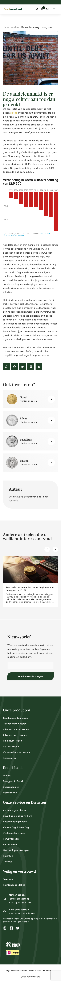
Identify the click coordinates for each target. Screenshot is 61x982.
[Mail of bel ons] (4, 898)
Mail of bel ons (17, 894)
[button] (6, 366)
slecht (13, 112)
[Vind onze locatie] (4, 911)
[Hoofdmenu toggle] (54, 9)
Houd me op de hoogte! (30, 676)
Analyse (15, 27)
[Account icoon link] (37, 9)
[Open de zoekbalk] (47, 9)
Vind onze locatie (19, 909)
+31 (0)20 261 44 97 (20, 902)
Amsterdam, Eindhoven (22, 913)
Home (6, 27)
